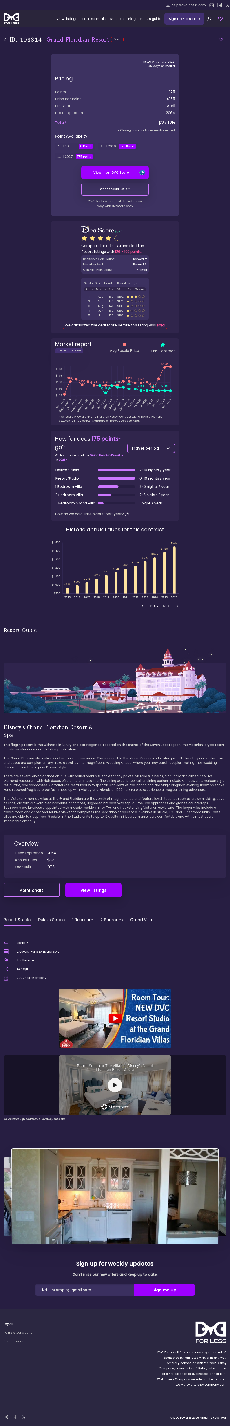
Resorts (117, 18)
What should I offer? (115, 189)
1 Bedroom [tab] (82, 919)
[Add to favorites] (221, 39)
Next (167, 605)
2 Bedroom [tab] (111, 919)
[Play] (115, 1018)
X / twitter (228, 5)
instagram (211, 5)
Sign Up (184, 18)
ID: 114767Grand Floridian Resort (115, 301)
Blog (132, 18)
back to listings (5, 39)
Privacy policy (14, 1341)
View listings (66, 18)
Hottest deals (94, 18)
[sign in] (209, 18)
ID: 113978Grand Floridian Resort (115, 315)
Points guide (150, 18)
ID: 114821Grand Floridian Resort (115, 306)
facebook (219, 5)
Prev (154, 605)
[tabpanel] (115, 1025)
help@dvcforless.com (189, 5)
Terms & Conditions (18, 1332)
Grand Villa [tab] (141, 919)
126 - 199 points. (128, 251)
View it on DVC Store (111, 172)
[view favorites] (220, 19)
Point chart (32, 890)
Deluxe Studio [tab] (51, 919)
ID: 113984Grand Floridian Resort (115, 311)
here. (136, 421)
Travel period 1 (146, 448)
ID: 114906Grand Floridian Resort (115, 297)
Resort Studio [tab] (17, 919)
